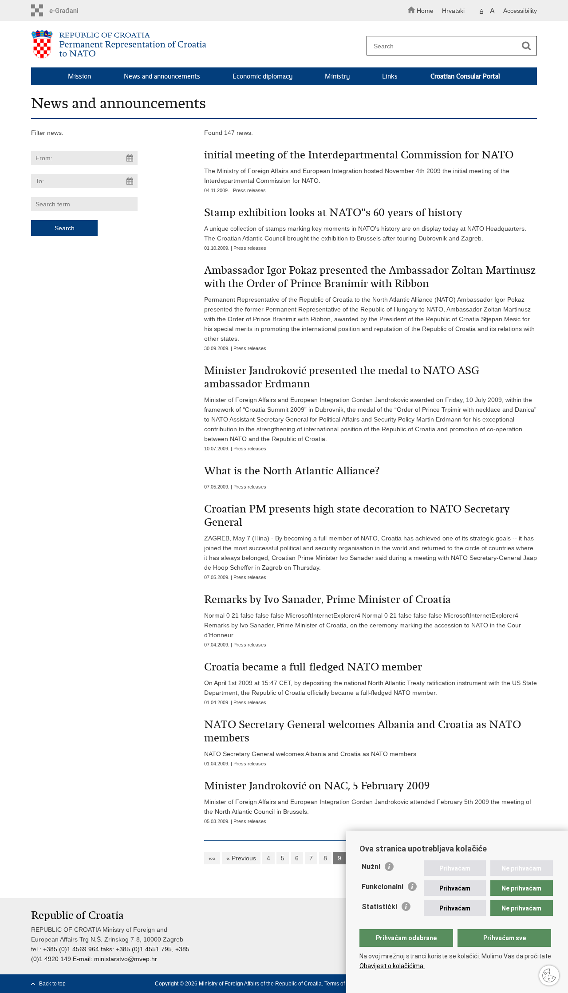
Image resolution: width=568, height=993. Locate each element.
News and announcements (162, 76)
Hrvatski (453, 10)
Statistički (379, 906)
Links (390, 76)
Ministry (337, 76)
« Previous (241, 858)
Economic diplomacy (262, 76)
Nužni (371, 867)
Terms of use (339, 984)
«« (212, 858)
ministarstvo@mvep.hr (125, 958)
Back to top (52, 984)
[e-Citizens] (69, 10)
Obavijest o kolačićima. (392, 965)
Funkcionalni (382, 887)
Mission (79, 76)
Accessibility (520, 10)
